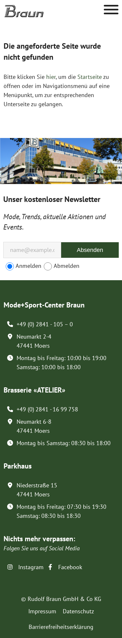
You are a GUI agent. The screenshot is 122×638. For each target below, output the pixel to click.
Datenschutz (78, 611)
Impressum (42, 611)
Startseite (89, 77)
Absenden (90, 250)
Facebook (69, 567)
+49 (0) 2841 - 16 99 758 (47, 409)
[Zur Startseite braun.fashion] (24, 7)
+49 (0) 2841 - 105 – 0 (45, 324)
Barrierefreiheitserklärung (61, 627)
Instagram (30, 567)
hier (51, 77)
